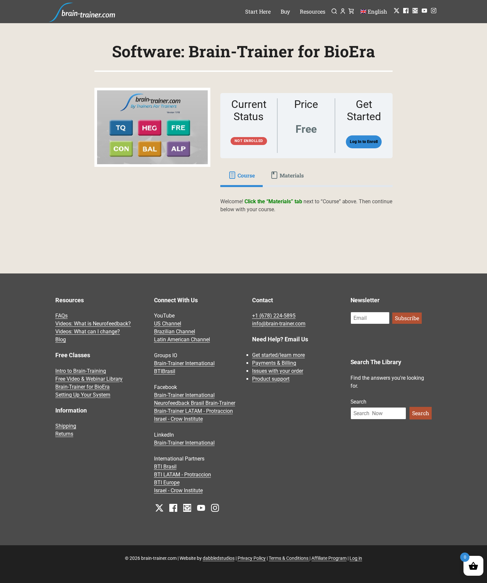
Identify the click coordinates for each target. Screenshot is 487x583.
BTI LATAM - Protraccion (182, 474)
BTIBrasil (164, 371)
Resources (312, 11)
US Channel (167, 323)
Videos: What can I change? (87, 331)
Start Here (258, 11)
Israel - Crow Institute (178, 419)
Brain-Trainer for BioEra (82, 387)
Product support (271, 379)
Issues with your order (277, 371)
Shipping (65, 426)
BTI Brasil (165, 466)
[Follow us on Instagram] (433, 11)
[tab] (241, 175)
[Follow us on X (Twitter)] (396, 11)
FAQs (61, 316)
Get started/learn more (278, 355)
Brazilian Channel (174, 331)
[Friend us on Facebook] (405, 11)
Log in (356, 558)
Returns (64, 434)
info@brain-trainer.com (278, 323)
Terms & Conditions (289, 558)
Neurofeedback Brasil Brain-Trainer (194, 403)
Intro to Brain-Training (80, 371)
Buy (285, 11)
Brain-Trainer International (184, 363)
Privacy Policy (252, 558)
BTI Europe (167, 482)
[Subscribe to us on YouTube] (424, 11)
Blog (60, 339)
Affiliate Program (329, 558)
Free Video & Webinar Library (89, 379)
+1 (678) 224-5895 (274, 316)
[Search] (334, 12)
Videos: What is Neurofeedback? (93, 323)
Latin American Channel (182, 339)
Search (359, 402)
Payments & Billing (274, 363)
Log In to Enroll (364, 141)
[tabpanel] (306, 209)
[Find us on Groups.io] (415, 11)
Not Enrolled (249, 141)
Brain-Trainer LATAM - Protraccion (193, 411)
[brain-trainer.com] (82, 11)
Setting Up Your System (82, 395)
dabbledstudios (219, 558)
